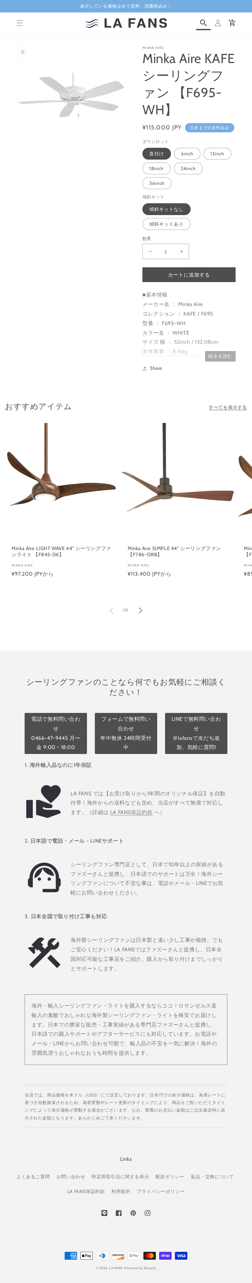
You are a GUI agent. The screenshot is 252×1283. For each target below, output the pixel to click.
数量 (146, 238)
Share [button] (156, 368)
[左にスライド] (111, 610)
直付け (156, 154)
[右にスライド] (140, 610)
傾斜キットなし (166, 209)
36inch (157, 183)
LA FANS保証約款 (131, 812)
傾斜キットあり (166, 224)
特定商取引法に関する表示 (120, 1177)
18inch (156, 168)
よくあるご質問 (33, 1177)
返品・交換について (212, 1177)
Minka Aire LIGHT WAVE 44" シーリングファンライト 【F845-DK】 (61, 551)
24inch (188, 168)
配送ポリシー (170, 1177)
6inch (187, 154)
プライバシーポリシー (161, 1191)
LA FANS (116, 1268)
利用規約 (120, 1191)
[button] (19, 23)
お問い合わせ (70, 1177)
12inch (217, 154)
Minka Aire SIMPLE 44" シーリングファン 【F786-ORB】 (174, 551)
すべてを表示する (228, 407)
